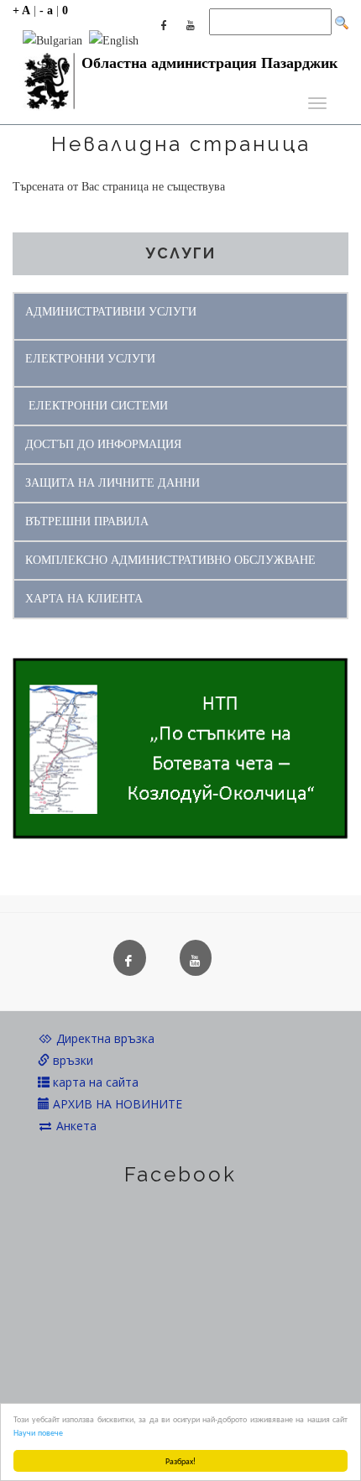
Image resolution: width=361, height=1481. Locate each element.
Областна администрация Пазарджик (209, 63)
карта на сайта (94, 1082)
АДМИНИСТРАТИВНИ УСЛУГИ (110, 311)
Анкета (75, 1126)
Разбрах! (180, 1460)
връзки (71, 1060)
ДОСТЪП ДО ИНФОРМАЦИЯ (103, 444)
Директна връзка (103, 1038)
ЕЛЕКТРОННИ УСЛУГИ (90, 358)
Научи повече (38, 1432)
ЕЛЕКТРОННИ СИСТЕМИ (98, 405)
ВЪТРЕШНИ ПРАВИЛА (87, 521)
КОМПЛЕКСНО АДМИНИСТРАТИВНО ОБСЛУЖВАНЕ (170, 560)
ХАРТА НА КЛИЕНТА (84, 598)
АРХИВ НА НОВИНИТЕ (116, 1104)
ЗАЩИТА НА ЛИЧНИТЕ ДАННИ (112, 483)
